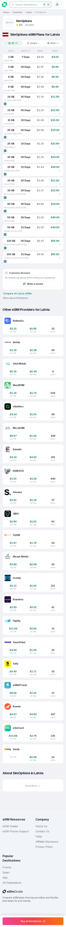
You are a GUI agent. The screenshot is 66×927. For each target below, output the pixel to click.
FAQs (39, 836)
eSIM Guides (10, 826)
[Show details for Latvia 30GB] (60, 184)
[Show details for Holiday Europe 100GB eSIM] (60, 258)
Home (6, 12)
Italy (5, 877)
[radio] (44, 4)
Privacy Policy (44, 846)
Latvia (29, 12)
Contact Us (42, 831)
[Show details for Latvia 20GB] (60, 160)
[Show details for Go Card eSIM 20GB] (60, 133)
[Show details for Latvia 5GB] (60, 80)
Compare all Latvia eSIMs (17, 293)
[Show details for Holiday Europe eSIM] (60, 231)
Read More (31, 785)
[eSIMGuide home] (4, 4)
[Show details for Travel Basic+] (60, 147)
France (7, 867)
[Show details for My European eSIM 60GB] (60, 207)
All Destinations (12, 882)
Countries (17, 12)
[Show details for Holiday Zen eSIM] (60, 170)
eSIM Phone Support (16, 831)
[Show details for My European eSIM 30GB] (60, 194)
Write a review (35, 283)
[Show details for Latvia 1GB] (60, 60)
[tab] (13, 43)
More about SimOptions (15, 298)
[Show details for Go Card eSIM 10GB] (60, 100)
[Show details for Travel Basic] (60, 123)
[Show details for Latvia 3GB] (60, 70)
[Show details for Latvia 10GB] (60, 114)
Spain (6, 872)
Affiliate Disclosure (47, 841)
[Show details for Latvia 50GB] (60, 221)
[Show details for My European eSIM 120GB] (60, 244)
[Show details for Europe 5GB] (60, 90)
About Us (41, 826)
